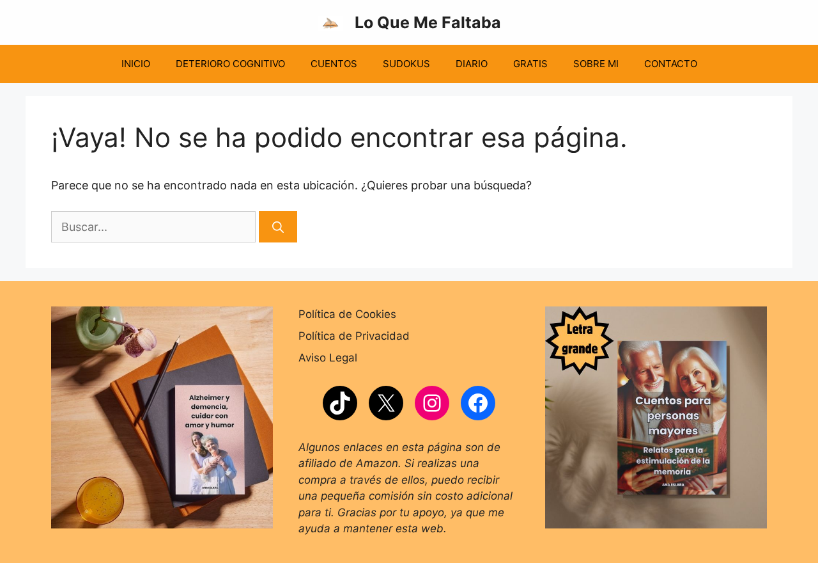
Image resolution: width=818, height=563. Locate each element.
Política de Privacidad (354, 335)
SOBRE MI (596, 64)
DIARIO (472, 64)
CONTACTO (670, 64)
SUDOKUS (406, 64)
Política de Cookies (347, 314)
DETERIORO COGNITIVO (230, 64)
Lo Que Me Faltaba (428, 22)
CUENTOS (334, 64)
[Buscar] (278, 226)
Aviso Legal (327, 357)
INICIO (135, 64)
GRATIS (530, 64)
